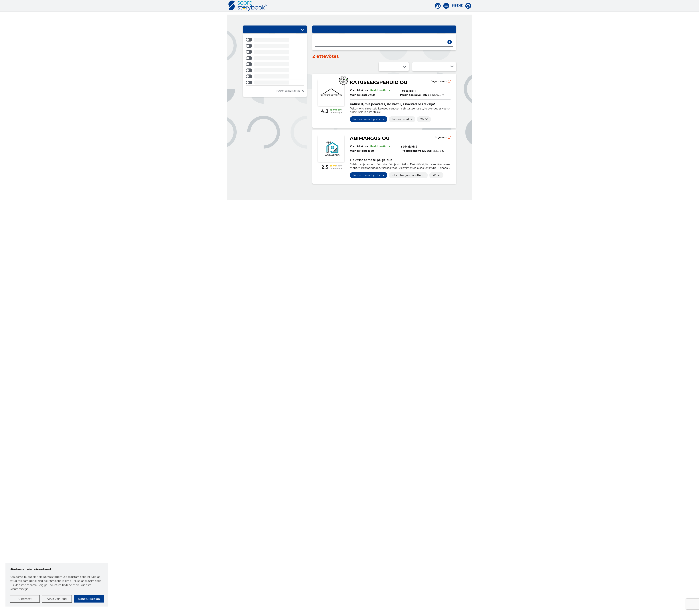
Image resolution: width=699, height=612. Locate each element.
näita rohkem (422, 119)
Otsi (449, 42)
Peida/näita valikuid (302, 29)
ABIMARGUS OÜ (370, 138)
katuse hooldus (402, 119)
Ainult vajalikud (57, 599)
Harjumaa (440, 137)
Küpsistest (24, 599)
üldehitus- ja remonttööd (408, 175)
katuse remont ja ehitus (369, 119)
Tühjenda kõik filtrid (288, 90)
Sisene (457, 5)
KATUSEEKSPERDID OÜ (378, 82)
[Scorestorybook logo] (247, 6)
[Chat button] (438, 6)
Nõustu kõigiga (89, 599)
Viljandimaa (439, 81)
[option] (275, 40)
